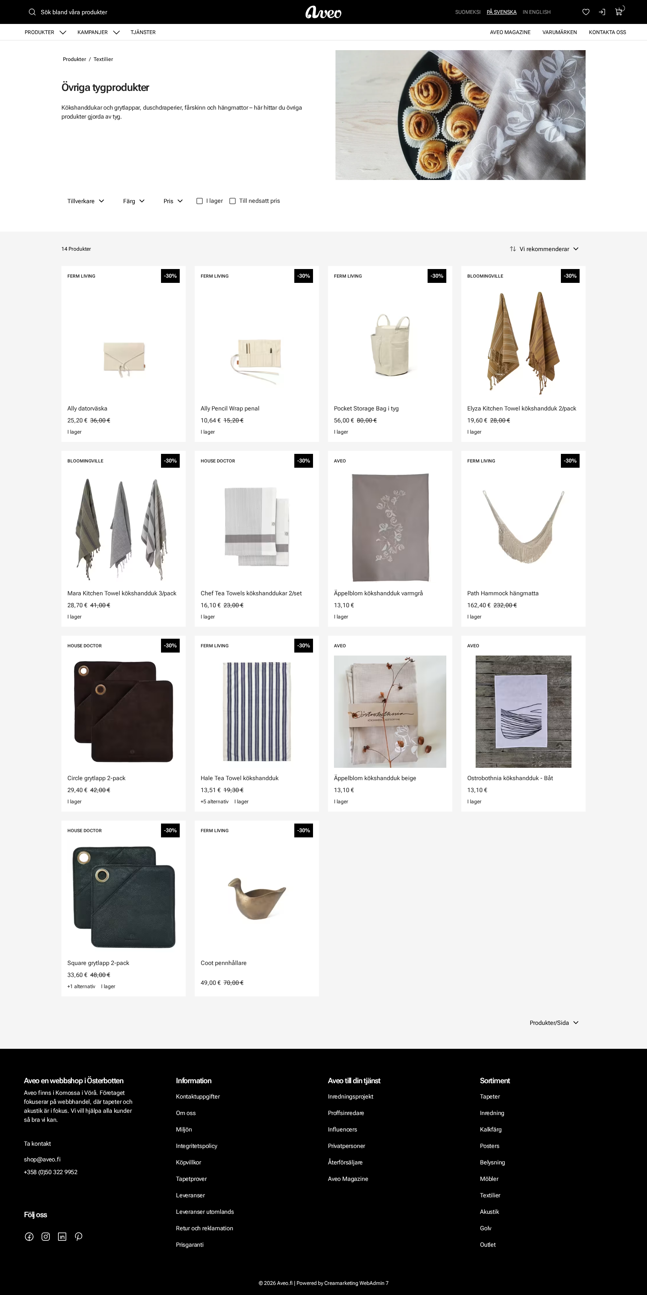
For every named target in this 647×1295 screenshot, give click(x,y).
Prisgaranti (190, 1244)
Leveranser (190, 1195)
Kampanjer (93, 32)
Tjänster (143, 32)
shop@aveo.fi (42, 1159)
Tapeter (490, 1096)
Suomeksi (468, 12)
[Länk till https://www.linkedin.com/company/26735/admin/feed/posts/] (62, 1236)
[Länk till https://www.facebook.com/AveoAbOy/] (29, 1236)
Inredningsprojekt (350, 1096)
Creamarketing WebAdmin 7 (356, 1283)
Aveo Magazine (510, 32)
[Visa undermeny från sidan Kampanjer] (116, 32)
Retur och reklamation (204, 1228)
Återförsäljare (345, 1162)
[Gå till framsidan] (323, 12)
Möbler (489, 1178)
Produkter (39, 32)
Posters (489, 1145)
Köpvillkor (189, 1162)
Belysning (493, 1162)
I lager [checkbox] (214, 200)
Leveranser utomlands (205, 1211)
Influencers (342, 1129)
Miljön (184, 1129)
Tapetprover (191, 1178)
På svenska (502, 12)
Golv (485, 1228)
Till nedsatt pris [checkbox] (259, 200)
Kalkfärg (490, 1129)
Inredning (492, 1113)
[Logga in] (602, 12)
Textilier (103, 59)
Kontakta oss (607, 32)
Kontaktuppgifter (198, 1096)
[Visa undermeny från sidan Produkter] (63, 32)
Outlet (488, 1244)
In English (537, 12)
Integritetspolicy (196, 1145)
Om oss (186, 1113)
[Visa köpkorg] (619, 12)
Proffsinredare (346, 1113)
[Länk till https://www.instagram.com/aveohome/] (45, 1236)
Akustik (489, 1211)
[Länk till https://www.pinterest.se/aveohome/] (78, 1236)
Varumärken (560, 32)
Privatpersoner (346, 1145)
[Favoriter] (586, 12)
